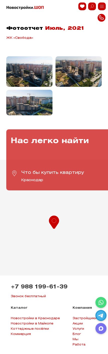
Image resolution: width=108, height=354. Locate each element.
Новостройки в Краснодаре (35, 318)
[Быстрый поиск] (92, 6)
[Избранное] (82, 6)
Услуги (78, 328)
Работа (79, 344)
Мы (75, 339)
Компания (82, 307)
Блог (77, 334)
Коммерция (21, 334)
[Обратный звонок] (102, 6)
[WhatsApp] (100, 302)
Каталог (19, 307)
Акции (78, 323)
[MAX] (100, 328)
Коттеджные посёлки (30, 328)
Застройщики (84, 318)
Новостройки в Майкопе (32, 323)
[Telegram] (100, 315)
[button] (54, 221)
